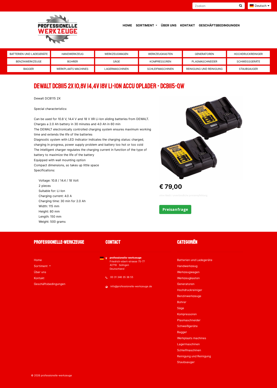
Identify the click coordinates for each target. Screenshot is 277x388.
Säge (116, 61)
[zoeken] (240, 5)
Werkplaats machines (72, 68)
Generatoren (204, 53)
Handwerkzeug (72, 53)
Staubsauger (248, 68)
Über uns (168, 25)
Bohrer (72, 61)
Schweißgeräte (248, 61)
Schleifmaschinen (160, 68)
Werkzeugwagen (116, 53)
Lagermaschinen (116, 68)
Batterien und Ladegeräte (29, 53)
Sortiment (145, 25)
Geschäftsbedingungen (219, 25)
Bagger (28, 68)
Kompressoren (160, 61)
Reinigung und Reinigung (204, 68)
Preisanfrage (175, 209)
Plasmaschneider (204, 61)
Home (127, 25)
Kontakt (187, 25)
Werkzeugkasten (160, 53)
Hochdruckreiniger (248, 53)
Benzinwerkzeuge (28, 61)
